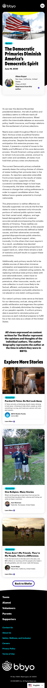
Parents (7, 613)
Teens (5, 597)
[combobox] (36, 685)
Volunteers (8, 608)
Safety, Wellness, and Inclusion (16, 638)
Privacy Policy (8, 648)
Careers (6, 643)
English (36, 685)
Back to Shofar (23, 583)
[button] (42, 6)
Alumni (6, 602)
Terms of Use (8, 654)
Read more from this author (23, 87)
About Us (6, 633)
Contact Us (7, 627)
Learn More (9, 421)
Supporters (9, 619)
